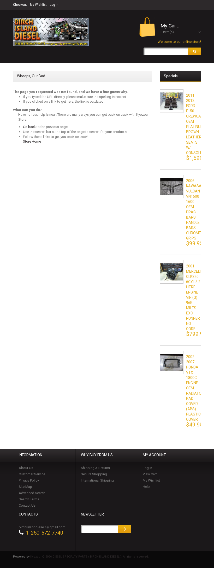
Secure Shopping (94, 474)
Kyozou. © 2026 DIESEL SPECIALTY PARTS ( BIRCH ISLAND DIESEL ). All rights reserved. (89, 556)
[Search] (194, 51)
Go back (29, 127)
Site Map (25, 487)
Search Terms (29, 499)
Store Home (32, 141)
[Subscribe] (124, 529)
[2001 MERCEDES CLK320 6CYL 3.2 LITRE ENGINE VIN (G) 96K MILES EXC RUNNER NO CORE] (171, 272)
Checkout (20, 5)
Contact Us (27, 505)
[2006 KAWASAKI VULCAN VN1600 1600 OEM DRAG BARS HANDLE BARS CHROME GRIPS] (171, 186)
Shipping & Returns (95, 468)
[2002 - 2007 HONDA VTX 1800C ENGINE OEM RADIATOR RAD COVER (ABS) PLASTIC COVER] (171, 362)
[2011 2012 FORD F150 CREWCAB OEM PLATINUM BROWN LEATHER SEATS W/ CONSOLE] (171, 101)
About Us (26, 468)
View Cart (150, 474)
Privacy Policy (29, 480)
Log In (54, 5)
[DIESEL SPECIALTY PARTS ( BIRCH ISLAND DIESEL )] (51, 32)
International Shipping (97, 480)
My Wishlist (38, 5)
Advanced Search (32, 493)
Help (146, 487)
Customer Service (32, 474)
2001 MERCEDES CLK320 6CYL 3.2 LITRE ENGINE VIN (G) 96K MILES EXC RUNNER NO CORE (195, 297)
